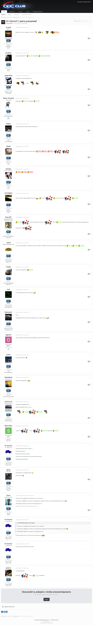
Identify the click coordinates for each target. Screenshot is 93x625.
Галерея (20, 11)
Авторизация (78, 21)
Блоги (27, 11)
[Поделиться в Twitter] (4, 612)
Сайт (4, 11)
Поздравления (23, 23)
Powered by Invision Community (46, 622)
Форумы (3, 14)
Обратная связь (54, 619)
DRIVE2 (8, 47)
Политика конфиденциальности (42, 619)
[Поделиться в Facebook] (2, 612)
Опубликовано (22, 27)
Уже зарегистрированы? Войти (84, 1)
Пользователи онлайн (26, 14)
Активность (11, 11)
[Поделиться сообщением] (90, 27)
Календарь (16, 14)
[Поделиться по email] (7, 612)
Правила (10, 14)
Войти (46, 599)
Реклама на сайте (37, 11)
